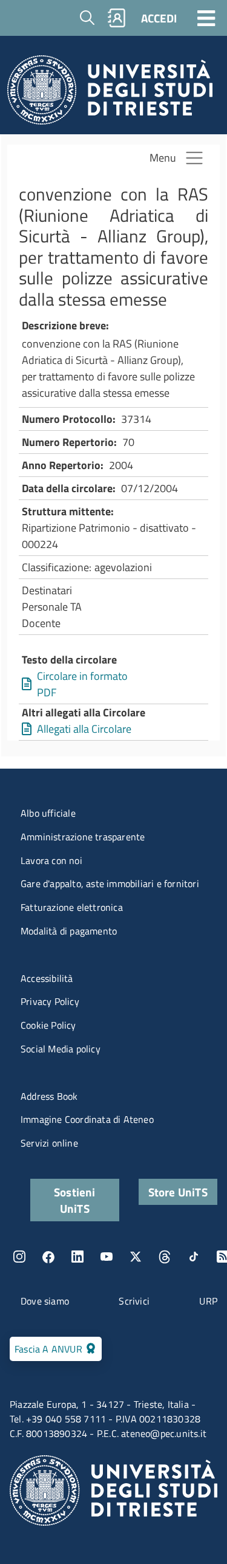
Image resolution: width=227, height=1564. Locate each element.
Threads (164, 1256)
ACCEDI (159, 18)
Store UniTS (178, 1192)
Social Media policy (60, 1048)
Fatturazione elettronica (72, 907)
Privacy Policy (50, 1001)
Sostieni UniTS (75, 1200)
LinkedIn (77, 1256)
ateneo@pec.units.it (163, 1433)
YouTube (106, 1256)
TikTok (193, 1256)
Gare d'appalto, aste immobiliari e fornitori (110, 883)
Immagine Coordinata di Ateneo (87, 1119)
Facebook (48, 1256)
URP (208, 1301)
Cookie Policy (48, 1025)
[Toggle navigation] (206, 18)
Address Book (49, 1096)
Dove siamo (45, 1301)
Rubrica (116, 18)
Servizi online (49, 1143)
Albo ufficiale (48, 813)
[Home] (109, 93)
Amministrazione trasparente (83, 836)
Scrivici (134, 1301)
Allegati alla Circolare (84, 729)
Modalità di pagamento (69, 931)
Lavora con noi (51, 860)
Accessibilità (47, 978)
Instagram (19, 1256)
